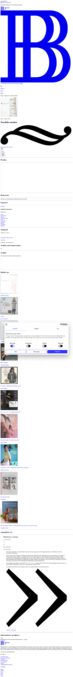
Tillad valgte (36, 351)
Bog (2, 148)
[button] (36, 639)
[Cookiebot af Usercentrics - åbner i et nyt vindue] (61, 324)
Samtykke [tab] (15, 328)
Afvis (15, 351)
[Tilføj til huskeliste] (3, 155)
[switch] (28, 346)
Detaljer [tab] (36, 328)
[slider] (36, 108)
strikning (2, 206)
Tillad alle (57, 351)
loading (2, 151)
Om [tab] (58, 328)
